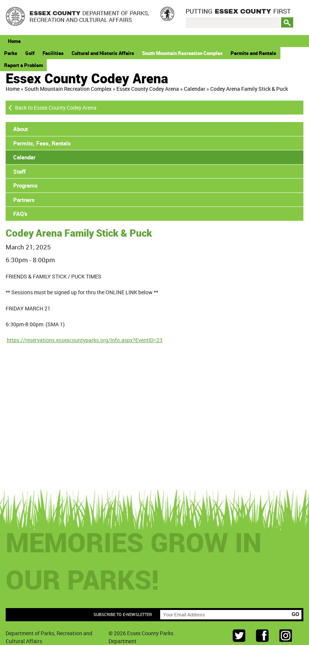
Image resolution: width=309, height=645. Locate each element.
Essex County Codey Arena (147, 88)
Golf (30, 53)
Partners (24, 199)
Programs (25, 185)
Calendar (194, 88)
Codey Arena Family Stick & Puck (249, 88)
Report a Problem (23, 65)
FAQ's (20, 213)
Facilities (53, 53)
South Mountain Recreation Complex (182, 53)
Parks (10, 53)
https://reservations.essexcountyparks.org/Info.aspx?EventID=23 (84, 340)
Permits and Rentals (253, 53)
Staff (19, 171)
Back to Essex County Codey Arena (55, 107)
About (20, 129)
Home (14, 41)
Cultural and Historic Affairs (103, 53)
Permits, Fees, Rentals (42, 143)
